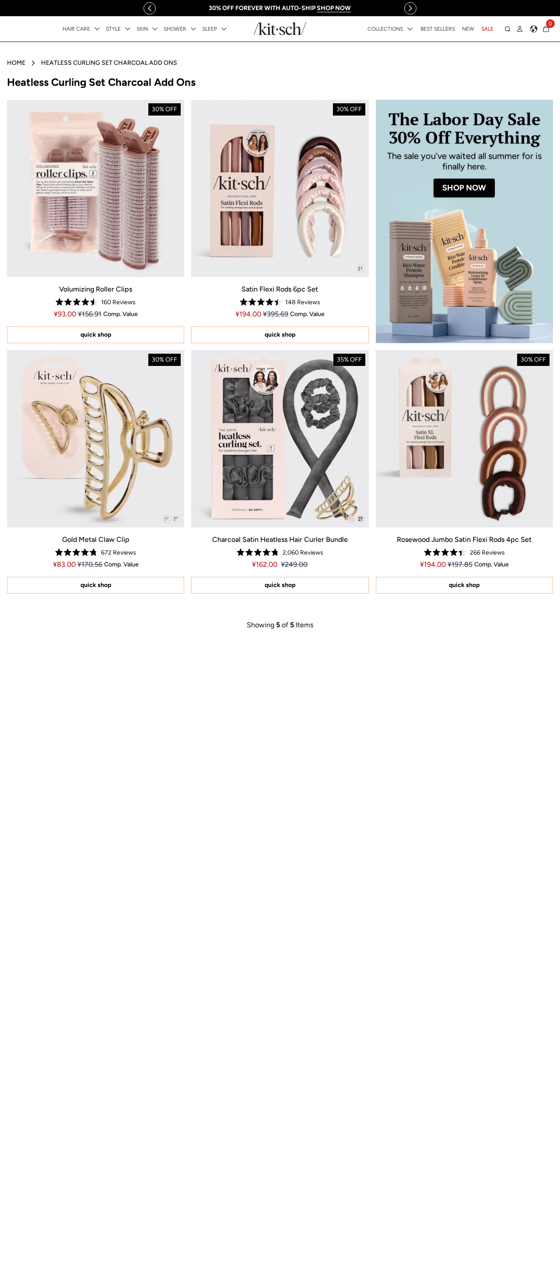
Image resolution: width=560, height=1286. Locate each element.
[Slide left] (150, 8)
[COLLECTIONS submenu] (410, 29)
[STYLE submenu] (127, 29)
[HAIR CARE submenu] (97, 29)
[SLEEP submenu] (224, 29)
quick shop (95, 334)
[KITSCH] (280, 28)
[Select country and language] (533, 28)
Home (16, 63)
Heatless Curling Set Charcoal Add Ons (109, 63)
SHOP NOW (464, 188)
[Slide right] (410, 8)
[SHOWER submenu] (193, 29)
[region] (280, 8)
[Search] (507, 29)
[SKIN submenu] (155, 29)
